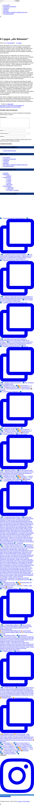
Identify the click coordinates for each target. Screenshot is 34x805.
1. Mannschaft (9, 187)
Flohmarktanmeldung (8, 13)
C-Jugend (8, 178)
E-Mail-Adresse (4, 133)
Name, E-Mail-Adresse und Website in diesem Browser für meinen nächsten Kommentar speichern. (15, 140)
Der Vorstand (6, 5)
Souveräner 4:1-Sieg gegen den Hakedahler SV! (12, 105)
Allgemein (5, 173)
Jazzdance (8, 176)
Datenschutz (6, 8)
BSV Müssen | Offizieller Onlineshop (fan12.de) (15, 12)
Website (2, 136)
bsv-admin (19, 43)
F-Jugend (8, 183)
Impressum (6, 11)
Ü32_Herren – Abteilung (12, 190)
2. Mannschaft (9, 104)
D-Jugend (8, 180)
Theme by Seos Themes (24, 801)
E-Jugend (8, 181)
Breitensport (6, 174)
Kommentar (3, 117)
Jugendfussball (7, 177)
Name (2, 130)
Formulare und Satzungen (9, 6)
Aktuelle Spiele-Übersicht (9, 150)
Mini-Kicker (9, 184)
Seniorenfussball (7, 186)
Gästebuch (5, 9)
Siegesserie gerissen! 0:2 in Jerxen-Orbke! (10, 107)
